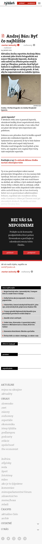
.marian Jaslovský (9, 45)
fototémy (7, 475)
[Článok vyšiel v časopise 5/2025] (3, 36)
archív (5, 518)
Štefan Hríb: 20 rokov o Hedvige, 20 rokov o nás (20, 336)
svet (4, 407)
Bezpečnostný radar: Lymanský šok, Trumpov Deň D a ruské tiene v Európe (19, 292)
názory (6, 412)
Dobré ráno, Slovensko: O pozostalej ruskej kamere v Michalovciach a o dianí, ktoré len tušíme (18, 324)
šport (5, 471)
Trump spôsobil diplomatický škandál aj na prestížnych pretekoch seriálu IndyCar (19, 312)
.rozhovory (28, 45)
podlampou (8, 432)
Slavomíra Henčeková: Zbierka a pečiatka (18, 331)
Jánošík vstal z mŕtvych (11, 318)
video (5, 479)
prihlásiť (10, 252)
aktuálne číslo (10, 514)
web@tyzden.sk (8, 267)
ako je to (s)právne (12, 483)
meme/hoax (9, 500)
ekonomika (8, 424)
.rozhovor (7, 47)
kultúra (6, 459)
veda (4, 467)
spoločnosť (8, 445)
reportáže (7, 420)
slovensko (7, 403)
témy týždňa (9, 428)
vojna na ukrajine (12, 389)
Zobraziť (12, 344)
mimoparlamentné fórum (17, 492)
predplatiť (31, 252)
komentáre (8, 488)
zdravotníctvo (10, 496)
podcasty (7, 436)
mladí (5, 504)
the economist (10, 449)
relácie (5, 441)
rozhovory (7, 416)
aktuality (7, 394)
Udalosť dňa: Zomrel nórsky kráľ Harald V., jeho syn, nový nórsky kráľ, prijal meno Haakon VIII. (20, 306)
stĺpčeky (6, 463)
